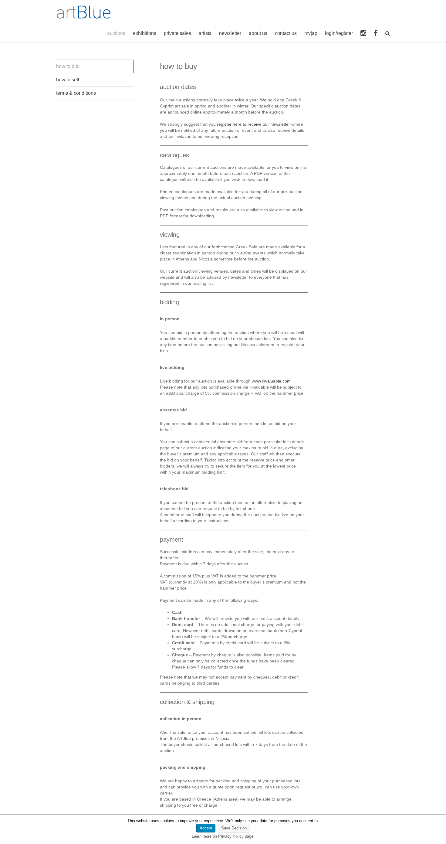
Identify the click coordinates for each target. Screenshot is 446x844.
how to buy (67, 66)
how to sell (67, 79)
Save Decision (234, 828)
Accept (206, 828)
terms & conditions (76, 93)
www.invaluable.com (271, 381)
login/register (339, 33)
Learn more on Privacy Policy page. (223, 836)
